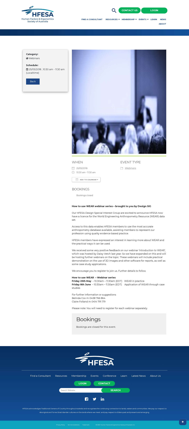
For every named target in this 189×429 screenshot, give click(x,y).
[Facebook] (86, 399)
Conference (109, 376)
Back (33, 81)
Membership (128, 19)
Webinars (130, 168)
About (162, 24)
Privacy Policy (60, 425)
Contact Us (130, 10)
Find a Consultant (92, 19)
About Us (155, 376)
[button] (114, 11)
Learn (154, 19)
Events (142, 19)
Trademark (85, 425)
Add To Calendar (87, 180)
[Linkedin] (102, 399)
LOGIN (82, 383)
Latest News (139, 376)
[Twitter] (94, 399)
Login (154, 10)
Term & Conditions (73, 425)
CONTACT (104, 383)
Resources (112, 19)
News (163, 19)
